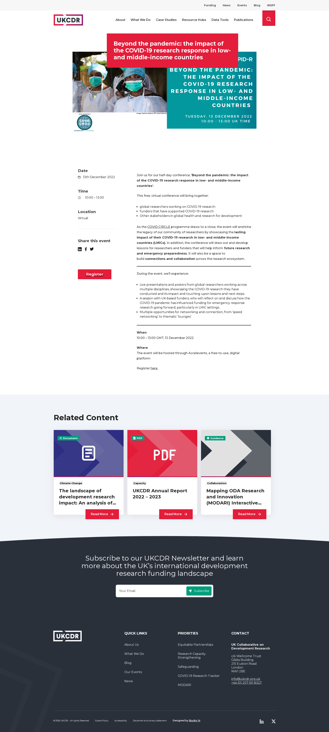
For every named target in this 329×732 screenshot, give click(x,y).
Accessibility (120, 720)
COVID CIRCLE (158, 227)
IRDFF (271, 5)
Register (94, 274)
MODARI (184, 685)
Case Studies (166, 20)
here (154, 368)
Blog (257, 5)
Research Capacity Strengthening (192, 655)
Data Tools (220, 20)
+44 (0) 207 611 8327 (246, 682)
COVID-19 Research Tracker (199, 676)
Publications (243, 20)
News (227, 5)
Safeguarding (188, 667)
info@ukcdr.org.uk (245, 679)
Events (242, 5)
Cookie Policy (101, 720)
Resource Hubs (194, 20)
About (120, 20)
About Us (131, 644)
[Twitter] (274, 721)
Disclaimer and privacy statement (150, 720)
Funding (210, 5)
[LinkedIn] (80, 249)
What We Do (141, 20)
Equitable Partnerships (195, 644)
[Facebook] (86, 249)
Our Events (133, 672)
